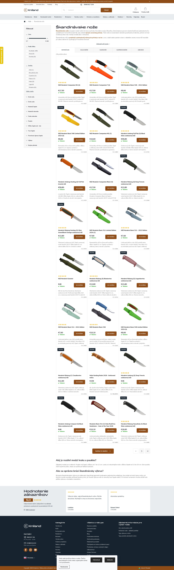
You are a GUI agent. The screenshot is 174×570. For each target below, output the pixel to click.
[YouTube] (35, 550)
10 (147, 451)
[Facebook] (25, 550)
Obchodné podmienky (93, 539)
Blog (56, 4)
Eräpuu (32, 79)
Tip (30, 59)
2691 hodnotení (30, 510)
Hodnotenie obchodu (93, 536)
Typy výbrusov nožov (125, 533)
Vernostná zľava (40, 4)
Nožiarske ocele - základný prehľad (128, 530)
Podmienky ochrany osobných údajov (97, 547)
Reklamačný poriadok (93, 542)
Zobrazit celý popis (102, 44)
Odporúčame (65, 50)
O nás (88, 555)
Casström (32, 76)
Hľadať (106, 10)
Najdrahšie (103, 50)
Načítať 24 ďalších (101, 451)
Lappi (31, 84)
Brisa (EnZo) (33, 73)
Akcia (31, 54)
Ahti (31, 70)
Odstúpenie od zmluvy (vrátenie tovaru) (98, 544)
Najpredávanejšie (122, 50)
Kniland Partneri (91, 552)
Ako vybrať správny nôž (125, 528)
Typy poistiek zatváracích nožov (127, 536)
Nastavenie (64, 567)
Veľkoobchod (90, 550)
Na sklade (33, 51)
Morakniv (32, 87)
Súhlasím (110, 560)
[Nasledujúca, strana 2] (141, 451)
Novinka (32, 57)
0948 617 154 (31, 537)
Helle (31, 81)
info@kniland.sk (31, 543)
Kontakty (49, 4)
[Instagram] (30, 550)
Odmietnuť (96, 560)
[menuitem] (28, 17)
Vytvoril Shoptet (145, 568)
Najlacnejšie (84, 50)
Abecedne (141, 50)
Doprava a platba (28, 4)
